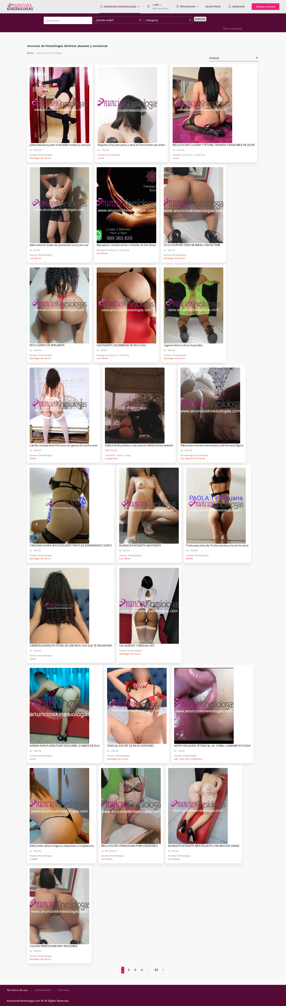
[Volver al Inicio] (20, 6)
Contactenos (43, 990)
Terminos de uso (17, 990)
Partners (63, 990)
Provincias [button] (187, 6)
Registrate (213, 6)
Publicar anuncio (265, 6)
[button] (158, 6)
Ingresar (238, 6)
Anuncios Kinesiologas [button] (120, 6)
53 (156, 969)
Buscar (200, 19)
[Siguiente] (163, 970)
